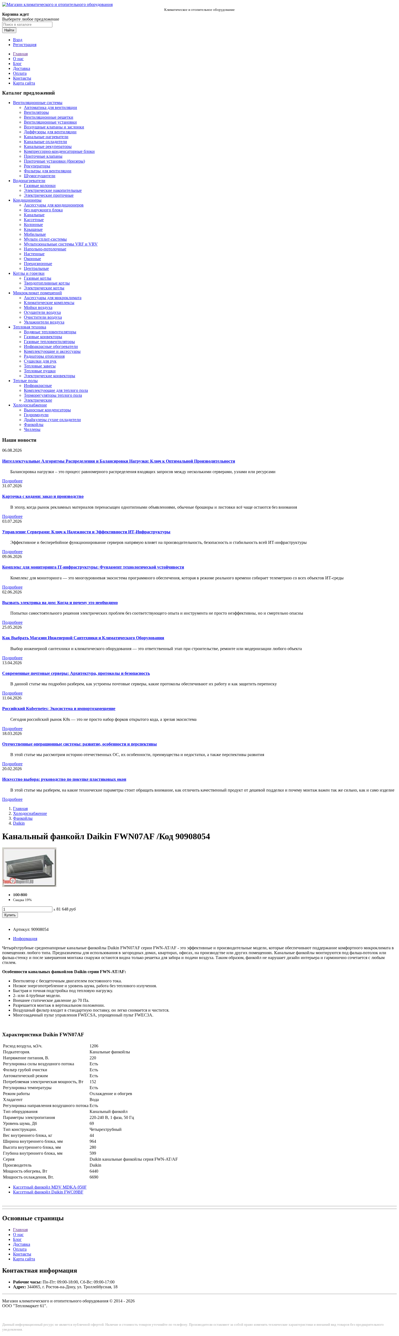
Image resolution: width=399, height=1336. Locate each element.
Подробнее (12, 481)
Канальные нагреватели (46, 136)
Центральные (36, 268)
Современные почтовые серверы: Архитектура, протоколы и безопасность (76, 673)
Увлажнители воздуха (44, 322)
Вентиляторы (36, 112)
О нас (18, 58)
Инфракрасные (38, 385)
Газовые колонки (40, 185)
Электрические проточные (49, 195)
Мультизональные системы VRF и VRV (61, 244)
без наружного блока (43, 210)
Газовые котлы (37, 278)
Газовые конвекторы (43, 336)
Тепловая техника (29, 327)
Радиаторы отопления (44, 356)
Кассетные (34, 219)
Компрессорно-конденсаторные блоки (59, 151)
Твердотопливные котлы (47, 283)
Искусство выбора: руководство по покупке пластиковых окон (64, 779)
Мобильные (35, 234)
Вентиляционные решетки (48, 117)
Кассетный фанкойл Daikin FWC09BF (48, 1192)
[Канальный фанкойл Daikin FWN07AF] (29, 885)
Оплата (20, 73)
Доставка (21, 68)
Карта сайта (24, 83)
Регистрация (24, 44)
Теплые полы (25, 380)
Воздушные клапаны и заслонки (54, 127)
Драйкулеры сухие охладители (52, 419)
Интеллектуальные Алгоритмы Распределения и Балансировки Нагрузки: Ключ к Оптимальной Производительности (118, 461)
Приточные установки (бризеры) (54, 161)
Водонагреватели (29, 180)
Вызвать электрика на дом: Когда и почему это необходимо (60, 602)
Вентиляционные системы (37, 102)
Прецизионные (38, 263)
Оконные (32, 258)
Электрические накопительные (53, 190)
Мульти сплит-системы (45, 239)
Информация (25, 938)
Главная (20, 53)
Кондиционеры (27, 200)
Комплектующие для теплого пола (56, 390)
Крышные (33, 229)
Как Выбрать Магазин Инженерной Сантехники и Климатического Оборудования (83, 637)
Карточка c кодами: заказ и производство (43, 496)
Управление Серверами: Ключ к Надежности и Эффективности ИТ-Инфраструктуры (86, 532)
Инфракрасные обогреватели (51, 346)
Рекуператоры (37, 166)
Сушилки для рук (40, 361)
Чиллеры (32, 429)
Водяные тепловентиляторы (50, 332)
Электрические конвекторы (49, 375)
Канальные (34, 214)
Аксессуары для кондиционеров (54, 205)
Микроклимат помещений (37, 293)
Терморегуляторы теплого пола (53, 395)
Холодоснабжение (30, 405)
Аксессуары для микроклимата (52, 297)
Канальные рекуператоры (48, 146)
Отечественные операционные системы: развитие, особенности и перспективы (79, 744)
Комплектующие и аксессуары (52, 351)
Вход (17, 39)
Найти (9, 30)
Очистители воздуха (43, 317)
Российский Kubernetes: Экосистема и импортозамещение (58, 708)
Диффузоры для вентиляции (50, 132)
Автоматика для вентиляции (50, 107)
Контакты (22, 78)
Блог (17, 63)
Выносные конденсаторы (47, 410)
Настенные (34, 253)
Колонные (33, 224)
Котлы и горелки (29, 273)
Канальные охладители (45, 141)
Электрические (38, 400)
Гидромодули (36, 414)
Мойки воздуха (38, 307)
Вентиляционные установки (50, 122)
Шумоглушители (39, 175)
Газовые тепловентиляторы (49, 341)
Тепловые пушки (40, 371)
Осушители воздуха (42, 312)
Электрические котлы (44, 288)
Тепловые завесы (40, 366)
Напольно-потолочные (45, 249)
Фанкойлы (33, 424)
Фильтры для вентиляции (47, 171)
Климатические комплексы (49, 302)
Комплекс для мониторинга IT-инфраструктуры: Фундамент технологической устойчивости (93, 567)
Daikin (19, 823)
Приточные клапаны (43, 156)
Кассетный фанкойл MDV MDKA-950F (50, 1187)
